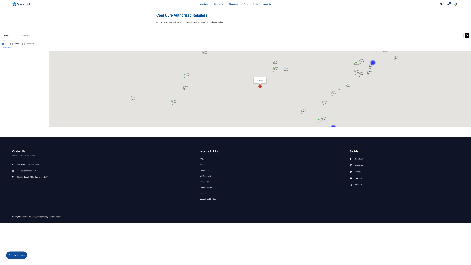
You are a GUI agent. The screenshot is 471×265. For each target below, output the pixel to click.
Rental (16, 44)
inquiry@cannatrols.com (26, 171)
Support (203, 193)
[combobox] (239, 35)
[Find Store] (467, 35)
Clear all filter (7, 48)
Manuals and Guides (208, 199)
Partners (203, 165)
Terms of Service (206, 188)
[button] (333, 94)
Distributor (30, 44)
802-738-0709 (33, 165)
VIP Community (206, 176)
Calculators (204, 170)
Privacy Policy (205, 182)
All (6, 44)
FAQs (202, 159)
